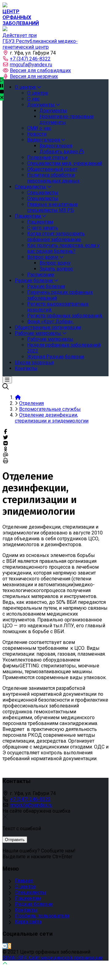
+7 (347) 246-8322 (30, 59)
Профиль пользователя (42, 916)
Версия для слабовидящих (40, 70)
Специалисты (30, 892)
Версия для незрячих (34, 76)
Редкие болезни (34, 904)
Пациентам (28, 898)
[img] (2, 97)
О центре (25, 886)
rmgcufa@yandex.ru (31, 65)
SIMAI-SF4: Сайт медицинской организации (52, 958)
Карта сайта (28, 922)
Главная (24, 881)
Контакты (26, 910)
